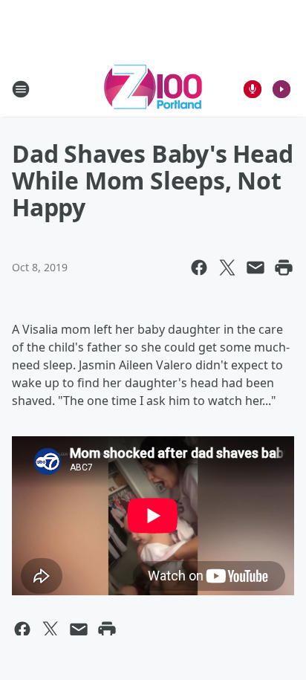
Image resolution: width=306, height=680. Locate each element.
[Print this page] (283, 267)
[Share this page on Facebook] (199, 267)
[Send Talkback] (252, 89)
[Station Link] (153, 89)
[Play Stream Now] (281, 89)
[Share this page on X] (227, 267)
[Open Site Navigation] (21, 89)
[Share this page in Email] (255, 267)
